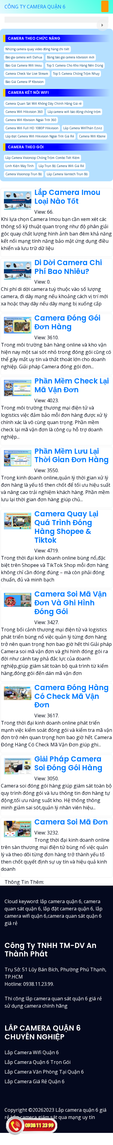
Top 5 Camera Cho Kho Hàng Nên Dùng (75, 65)
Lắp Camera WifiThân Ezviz (82, 128)
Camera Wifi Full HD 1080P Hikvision (31, 128)
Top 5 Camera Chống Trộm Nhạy (76, 73)
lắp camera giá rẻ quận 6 (34, 1081)
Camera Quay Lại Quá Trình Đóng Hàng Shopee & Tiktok (66, 527)
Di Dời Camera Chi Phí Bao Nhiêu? (68, 267)
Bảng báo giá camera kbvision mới (70, 57)
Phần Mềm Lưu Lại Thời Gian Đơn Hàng (71, 455)
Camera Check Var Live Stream (26, 73)
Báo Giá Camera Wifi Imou (23, 65)
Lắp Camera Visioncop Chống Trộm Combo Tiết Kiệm (42, 158)
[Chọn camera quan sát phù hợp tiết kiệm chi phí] (102, 25)
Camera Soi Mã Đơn (71, 822)
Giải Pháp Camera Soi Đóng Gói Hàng (68, 763)
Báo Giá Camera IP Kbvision (24, 82)
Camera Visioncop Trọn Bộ (23, 174)
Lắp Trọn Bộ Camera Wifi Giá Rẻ (61, 166)
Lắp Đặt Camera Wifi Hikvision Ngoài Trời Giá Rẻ (39, 136)
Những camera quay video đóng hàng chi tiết (37, 49)
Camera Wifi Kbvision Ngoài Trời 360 (30, 120)
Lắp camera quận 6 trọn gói (38, 1062)
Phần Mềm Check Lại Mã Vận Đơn (71, 385)
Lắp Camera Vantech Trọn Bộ (67, 174)
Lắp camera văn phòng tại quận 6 (44, 1071)
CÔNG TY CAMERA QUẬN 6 (35, 6)
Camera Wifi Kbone (92, 136)
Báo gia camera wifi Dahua (23, 57)
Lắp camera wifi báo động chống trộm (74, 112)
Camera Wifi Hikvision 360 (24, 112)
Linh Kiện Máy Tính (19, 166)
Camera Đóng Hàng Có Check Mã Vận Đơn (71, 696)
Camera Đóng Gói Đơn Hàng (67, 322)
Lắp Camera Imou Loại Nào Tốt (67, 196)
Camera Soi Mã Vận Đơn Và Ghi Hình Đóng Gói (70, 603)
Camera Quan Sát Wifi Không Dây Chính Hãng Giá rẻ (43, 103)
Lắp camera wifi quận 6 (32, 1052)
